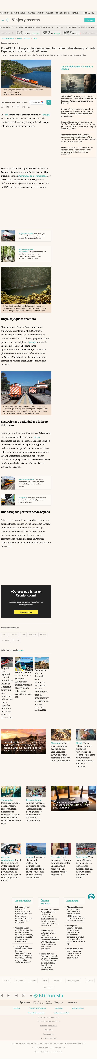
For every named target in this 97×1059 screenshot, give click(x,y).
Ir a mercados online (7, 33)
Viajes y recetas (23, 38)
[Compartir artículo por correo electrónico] (23, 107)
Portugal (46, 114)
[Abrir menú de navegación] (2, 20)
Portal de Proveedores (36, 1013)
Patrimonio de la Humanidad (32, 176)
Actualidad (60, 27)
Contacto (16, 1008)
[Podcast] (60, 1002)
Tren (5, 114)
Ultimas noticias (7, 27)
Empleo (67, 13)
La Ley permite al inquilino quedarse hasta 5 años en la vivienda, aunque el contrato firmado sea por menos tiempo (77, 112)
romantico (13, 634)
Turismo (43, 634)
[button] (91, 897)
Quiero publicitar (29, 612)
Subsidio (90, 980)
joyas (37, 437)
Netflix (75, 13)
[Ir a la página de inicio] (7, 20)
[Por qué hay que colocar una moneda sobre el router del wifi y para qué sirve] (73, 798)
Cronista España (7, 38)
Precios (57, 980)
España (16, 640)
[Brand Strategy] (49, 1003)
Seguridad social (18, 13)
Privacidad (49, 1030)
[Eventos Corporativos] (38, 1003)
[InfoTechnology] (72, 1003)
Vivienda (40, 13)
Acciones (59, 13)
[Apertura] (25, 1002)
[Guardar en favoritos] (48, 102)
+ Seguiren (38, 102)
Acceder (90, 20)
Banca (84, 27)
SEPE (45, 980)
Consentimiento (48, 1034)
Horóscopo (48, 988)
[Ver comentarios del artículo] (29, 107)
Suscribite (59, 1008)
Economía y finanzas (25, 27)
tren (35, 38)
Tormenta (4, 13)
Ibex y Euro (40, 27)
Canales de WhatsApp (38, 1008)
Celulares (19, 980)
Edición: (89, 13)
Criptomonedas (73, 27)
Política (49, 27)
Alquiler (49, 13)
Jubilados (31, 13)
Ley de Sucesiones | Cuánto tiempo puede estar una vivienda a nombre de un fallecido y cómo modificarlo (77, 150)
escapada (5, 640)
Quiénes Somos (78, 1008)
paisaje (32, 342)
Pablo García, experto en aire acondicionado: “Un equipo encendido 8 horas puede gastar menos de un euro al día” (78, 138)
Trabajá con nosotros (61, 1013)
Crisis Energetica (73, 980)
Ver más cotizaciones (89, 33)
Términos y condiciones (48, 1026)
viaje (23, 634)
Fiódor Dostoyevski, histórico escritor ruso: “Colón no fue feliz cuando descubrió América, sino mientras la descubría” (78, 99)
